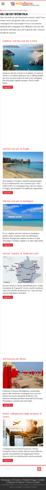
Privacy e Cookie (32, 482)
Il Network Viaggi (29, 480)
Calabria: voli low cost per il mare (20, 41)
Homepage (5, 480)
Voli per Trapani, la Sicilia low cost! (21, 253)
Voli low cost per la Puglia (16, 149)
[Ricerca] (39, 469)
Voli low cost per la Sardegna (18, 201)
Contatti (41, 480)
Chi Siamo (16, 480)
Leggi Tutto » (8, 87)
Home (4, 10)
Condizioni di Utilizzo (15, 482)
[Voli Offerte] (25, 3)
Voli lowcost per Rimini (14, 359)
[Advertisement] (23, 118)
